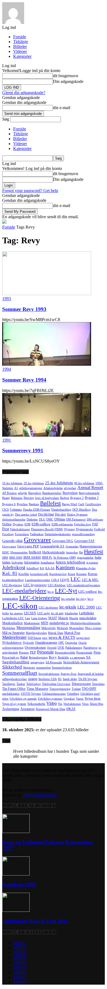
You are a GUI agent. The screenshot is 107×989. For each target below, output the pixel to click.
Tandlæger (8, 683)
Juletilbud (32, 568)
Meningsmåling (28, 627)
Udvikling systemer (50, 698)
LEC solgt (43, 613)
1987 (19, 962)
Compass (16, 509)
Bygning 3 (91, 498)
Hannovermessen (91, 546)
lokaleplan (71, 613)
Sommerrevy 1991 (22, 450)
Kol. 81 (9, 573)
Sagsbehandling (15, 662)
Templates (98, 683)
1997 (19, 967)
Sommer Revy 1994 (24, 380)
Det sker (60, 514)
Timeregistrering (60, 688)
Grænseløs (72, 546)
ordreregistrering (13, 647)
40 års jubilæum (84, 483)
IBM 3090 (15, 557)
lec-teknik (67, 607)
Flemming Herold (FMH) (47, 529)
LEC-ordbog (87, 591)
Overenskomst (35, 647)
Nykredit (28, 642)
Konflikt (23, 574)
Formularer (22, 534)
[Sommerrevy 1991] (46, 435)
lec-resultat (68, 598)
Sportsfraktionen (49, 673)
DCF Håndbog (81, 509)
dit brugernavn (65, 75)
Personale (45, 652)
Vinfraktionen (72, 703)
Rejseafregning (38, 657)
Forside (19, 36)
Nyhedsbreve (12, 642)
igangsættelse (85, 557)
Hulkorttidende (53, 552)
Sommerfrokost (62, 667)
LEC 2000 (86, 607)
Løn (27, 618)
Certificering (93, 504)
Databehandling (61, 509)
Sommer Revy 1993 (24, 309)
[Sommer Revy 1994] (46, 364)
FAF (95, 524)
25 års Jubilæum (59, 482)
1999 (19, 957)
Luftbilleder (86, 613)
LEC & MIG (90, 580)
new (44, 637)
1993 (6, 298)
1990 (19, 972)
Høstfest (93, 552)
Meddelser (8, 628)
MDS (44, 623)
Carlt (81, 504)
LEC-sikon (20, 605)
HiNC (5, 552)
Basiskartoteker (51, 492)
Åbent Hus (96, 703)
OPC (61, 642)
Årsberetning (10, 709)
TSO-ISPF (89, 689)
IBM (5, 557)
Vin (60, 703)
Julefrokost (13, 567)
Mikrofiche (48, 628)
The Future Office (14, 689)
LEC (76, 579)
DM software (95, 519)
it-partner (92, 562)
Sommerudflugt (19, 673)
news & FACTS (62, 637)
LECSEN (30, 613)
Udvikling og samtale (23, 698)
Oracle (82, 642)
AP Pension (9, 492)
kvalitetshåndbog (13, 580)
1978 (19, 947)
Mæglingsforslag (36, 632)
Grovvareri (9, 546)
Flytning (69, 529)
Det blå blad (46, 514)
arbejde (22, 492)
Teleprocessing (81, 684)
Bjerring (29, 497)
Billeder (20, 46)
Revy (53, 657)
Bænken (34, 504)
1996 (19, 982)
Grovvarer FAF (84, 541)
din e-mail (61, 107)
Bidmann (16, 497)
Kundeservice (58, 574)
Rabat (24, 657)
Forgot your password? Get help (30, 190)
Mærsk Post (72, 633)
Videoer (20, 51)
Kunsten (81, 574)
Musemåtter (76, 628)
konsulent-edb (39, 574)
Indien (6, 562)
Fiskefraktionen (20, 529)
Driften (7, 524)
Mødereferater (14, 637)
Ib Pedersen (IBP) (65, 557)
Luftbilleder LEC (13, 618)
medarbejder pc (59, 623)
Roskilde (63, 657)
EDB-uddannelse (62, 524)
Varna (79, 698)
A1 (16, 488)
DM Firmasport (76, 519)
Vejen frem (92, 698)
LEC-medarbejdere (24, 591)
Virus (85, 703)
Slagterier (29, 667)
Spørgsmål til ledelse (91, 673)
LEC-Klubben (57, 585)
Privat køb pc (10, 657)
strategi (32, 679)
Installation (48, 562)
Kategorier (22, 56)
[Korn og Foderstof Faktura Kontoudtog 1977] (16, 831)
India (98, 557)
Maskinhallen (12, 623)
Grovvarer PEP (28, 546)
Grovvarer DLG (62, 541)
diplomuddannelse (14, 519)
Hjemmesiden (19, 552)
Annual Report (90, 487)
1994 (6, 369)
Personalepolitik (65, 652)
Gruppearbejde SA (52, 546)
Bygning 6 (9, 504)
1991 (6, 440)
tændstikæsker (11, 693)
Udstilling (73, 693)
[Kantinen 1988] (16, 874)
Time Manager (37, 689)
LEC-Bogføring (12, 585)
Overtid (52, 647)
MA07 (52, 618)
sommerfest (43, 667)
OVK (61, 647)
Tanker (20, 683)
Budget (64, 497)
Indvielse (17, 562)
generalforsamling (83, 534)
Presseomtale (84, 652)
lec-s (90, 598)
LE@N (64, 580)
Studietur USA (47, 679)
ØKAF (71, 709)
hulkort (35, 552)
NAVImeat (34, 637)
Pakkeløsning (73, 647)
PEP (33, 652)
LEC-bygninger (35, 585)
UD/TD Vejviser (31, 693)
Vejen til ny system (14, 703)
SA (88, 657)
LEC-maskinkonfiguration (83, 585)
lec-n (50, 591)
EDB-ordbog (41, 524)
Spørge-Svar (69, 673)
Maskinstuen (32, 623)
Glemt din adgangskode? (23, 92)
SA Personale (54, 662)
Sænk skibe (70, 679)
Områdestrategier (46, 643)
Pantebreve (90, 647)
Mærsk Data (55, 632)
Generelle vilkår (12, 541)
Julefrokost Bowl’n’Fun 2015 (35, 921)
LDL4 (55, 580)
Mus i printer (93, 628)
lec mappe (16, 613)
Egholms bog (82, 524)
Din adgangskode (68, 81)
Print (97, 652)
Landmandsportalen (37, 580)
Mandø (73, 618)
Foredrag (8, 534)
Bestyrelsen (70, 493)
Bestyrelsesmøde (89, 492)
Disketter (32, 519)
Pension (24, 652)
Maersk (63, 618)
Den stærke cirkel (26, 514)
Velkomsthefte (36, 703)
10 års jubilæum (12, 483)
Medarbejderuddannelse (85, 623)
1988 (19, 942)
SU (60, 679)
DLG (42, 519)
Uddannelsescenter (54, 693)
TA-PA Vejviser (87, 679)
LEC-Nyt (66, 590)
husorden (72, 552)
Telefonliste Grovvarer (56, 683)
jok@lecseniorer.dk (40, 795)
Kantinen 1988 (19, 884)
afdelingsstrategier (30, 488)
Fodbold (99, 529)
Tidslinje (20, 41)
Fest (5, 529)
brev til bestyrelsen (47, 497)
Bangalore (34, 492)
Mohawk (62, 628)
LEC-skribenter (48, 607)
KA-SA (50, 568)
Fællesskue (37, 534)
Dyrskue (18, 524)
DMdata (59, 519)
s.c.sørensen (77, 657)
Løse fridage (39, 618)
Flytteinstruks (84, 529)
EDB (27, 524)
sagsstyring (37, 662)
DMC (49, 519)
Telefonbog (33, 683)
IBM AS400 (32, 557)
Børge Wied (69, 504)
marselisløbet (87, 618)
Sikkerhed (12, 667)
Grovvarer (37, 539)
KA (42, 568)
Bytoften (22, 504)
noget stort (83, 637)
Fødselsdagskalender (58, 534)
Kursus (92, 574)
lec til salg (57, 613)
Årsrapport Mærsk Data (50, 709)
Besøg (6, 497)
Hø (81, 552)
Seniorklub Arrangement (81, 662)
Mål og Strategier (13, 633)
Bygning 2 (77, 497)
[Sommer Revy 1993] (46, 293)
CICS (5, 509)
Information (32, 562)
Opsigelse (71, 642)
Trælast (76, 688)
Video (51, 703)
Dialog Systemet (77, 514)
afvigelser (70, 488)
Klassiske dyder (86, 568)
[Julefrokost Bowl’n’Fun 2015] (16, 910)
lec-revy (81, 598)
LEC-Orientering (39, 597)
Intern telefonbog (70, 562)
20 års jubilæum (34, 483)
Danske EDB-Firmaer (36, 509)
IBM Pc (47, 557)
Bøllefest (50, 503)
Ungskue (69, 698)
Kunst (71, 574)
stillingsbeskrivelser (14, 679)
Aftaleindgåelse (53, 488)
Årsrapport (27, 709)
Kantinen (65, 567)
